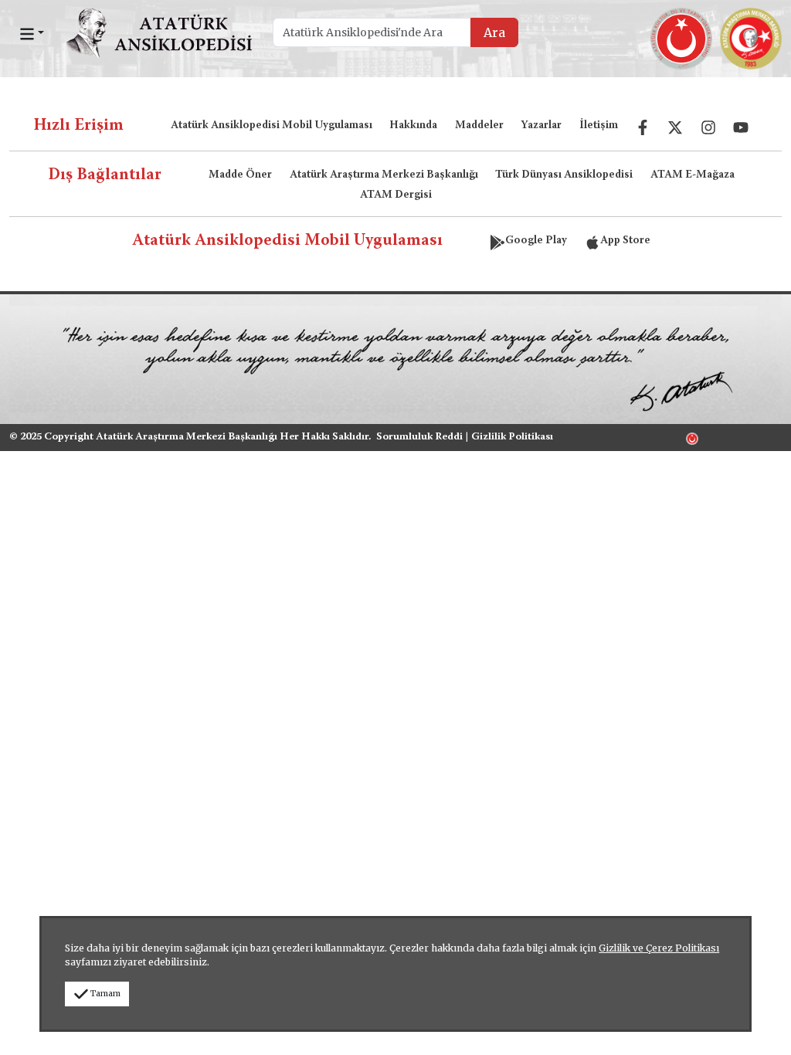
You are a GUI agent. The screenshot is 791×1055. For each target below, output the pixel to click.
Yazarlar (541, 125)
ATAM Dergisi (396, 195)
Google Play (536, 241)
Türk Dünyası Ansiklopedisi (564, 175)
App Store (625, 241)
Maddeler (479, 125)
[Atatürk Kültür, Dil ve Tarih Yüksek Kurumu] (692, 437)
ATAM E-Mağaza (692, 175)
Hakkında (413, 125)
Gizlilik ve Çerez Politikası (659, 948)
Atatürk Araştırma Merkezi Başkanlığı (384, 175)
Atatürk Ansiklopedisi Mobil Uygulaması (271, 125)
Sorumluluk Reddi (419, 437)
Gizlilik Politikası (512, 437)
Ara (494, 32)
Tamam (105, 994)
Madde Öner (240, 175)
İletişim (598, 125)
